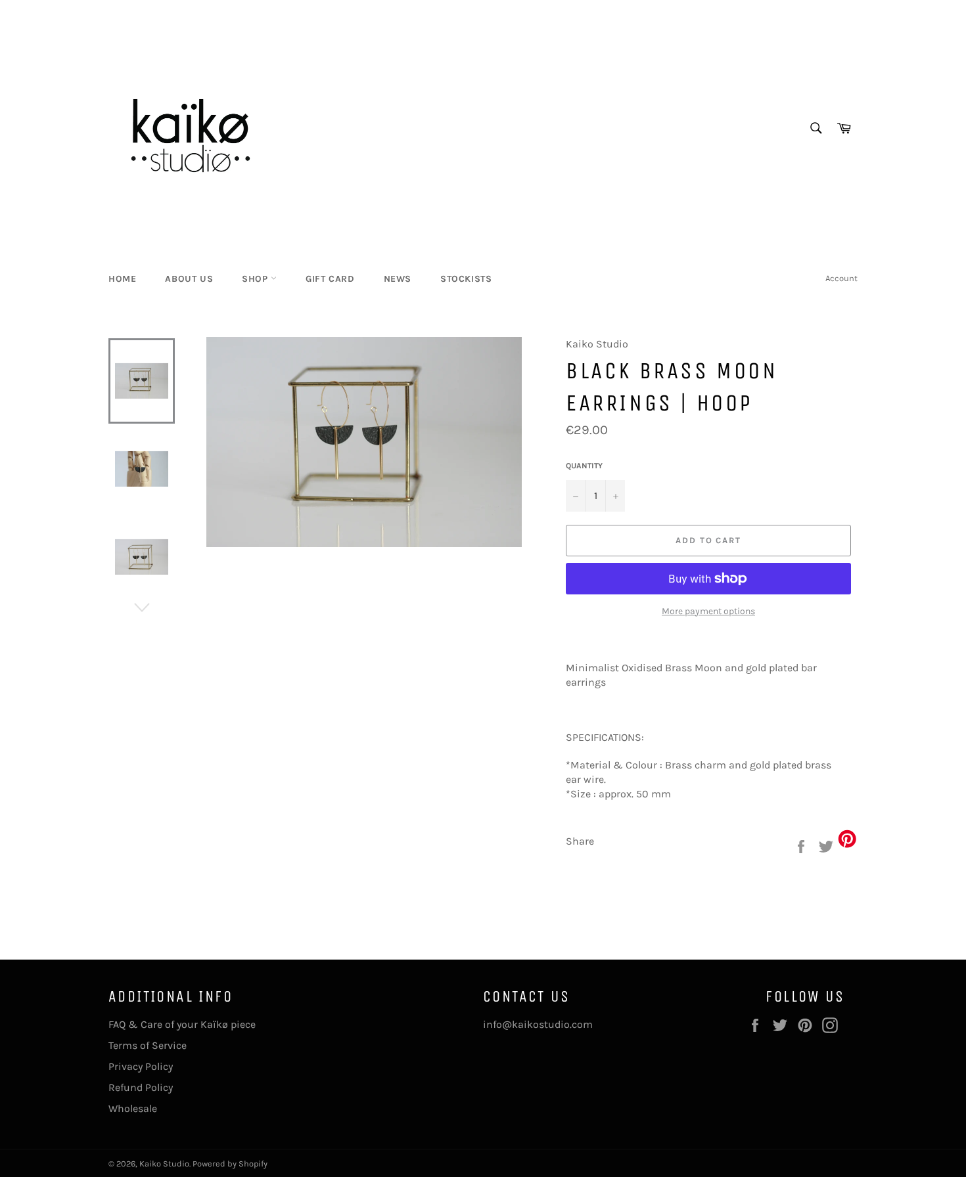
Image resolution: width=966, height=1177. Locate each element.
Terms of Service (147, 1045)
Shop (256, 278)
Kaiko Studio (164, 1163)
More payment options (708, 611)
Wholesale (132, 1108)
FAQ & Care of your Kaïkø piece (182, 1024)
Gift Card (330, 278)
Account (841, 278)
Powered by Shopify (230, 1163)
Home (122, 278)
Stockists (466, 278)
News (397, 278)
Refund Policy (140, 1087)
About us (189, 278)
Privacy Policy (140, 1066)
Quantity (584, 465)
